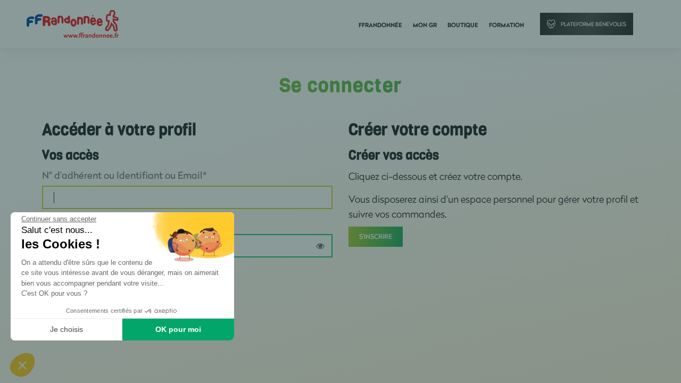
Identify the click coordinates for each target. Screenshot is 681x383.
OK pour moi (178, 329)
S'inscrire (375, 236)
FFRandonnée (380, 25)
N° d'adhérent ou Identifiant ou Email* (124, 175)
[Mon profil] (73, 23)
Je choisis (66, 329)
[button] (22, 365)
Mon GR (425, 25)
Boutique (462, 25)
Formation (506, 25)
